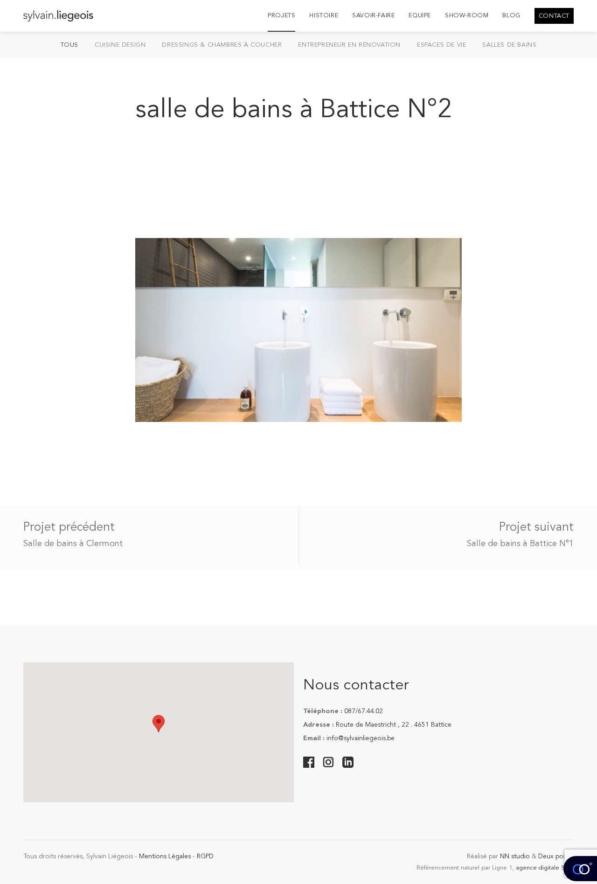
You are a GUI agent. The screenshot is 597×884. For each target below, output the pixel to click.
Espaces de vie (441, 45)
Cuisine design (120, 45)
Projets (281, 16)
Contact (554, 16)
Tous (69, 45)
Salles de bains (509, 45)
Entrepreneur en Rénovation (349, 45)
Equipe (420, 16)
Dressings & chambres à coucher (222, 45)
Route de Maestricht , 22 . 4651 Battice (393, 725)
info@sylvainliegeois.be (360, 738)
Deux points (556, 856)
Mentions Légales (165, 856)
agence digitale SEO (545, 868)
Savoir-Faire (373, 16)
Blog (511, 16)
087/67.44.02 (363, 711)
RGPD (205, 856)
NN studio (515, 856)
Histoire (323, 16)
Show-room (466, 16)
